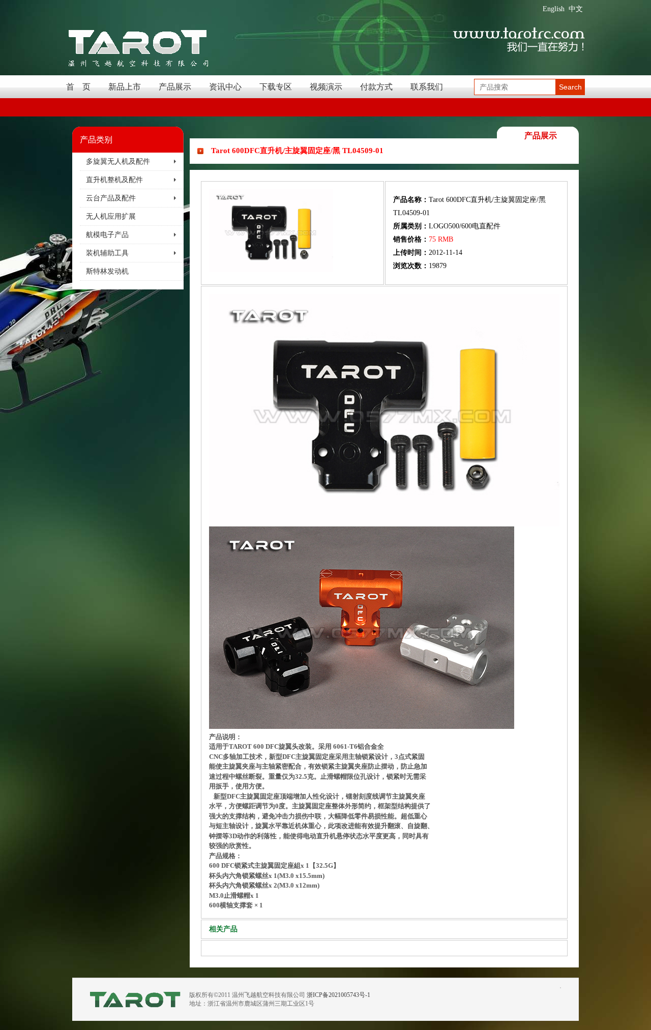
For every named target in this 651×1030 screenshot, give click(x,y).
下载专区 (275, 86)
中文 (576, 9)
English (554, 9)
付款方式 (376, 86)
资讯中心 (225, 86)
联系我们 (426, 86)
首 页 (78, 86)
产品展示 (175, 86)
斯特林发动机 (107, 271)
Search (570, 87)
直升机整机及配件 (114, 180)
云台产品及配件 (111, 198)
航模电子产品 (107, 235)
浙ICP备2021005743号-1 (338, 994)
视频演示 (326, 86)
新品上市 (124, 86)
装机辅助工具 (107, 253)
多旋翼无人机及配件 (118, 161)
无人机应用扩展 (111, 216)
